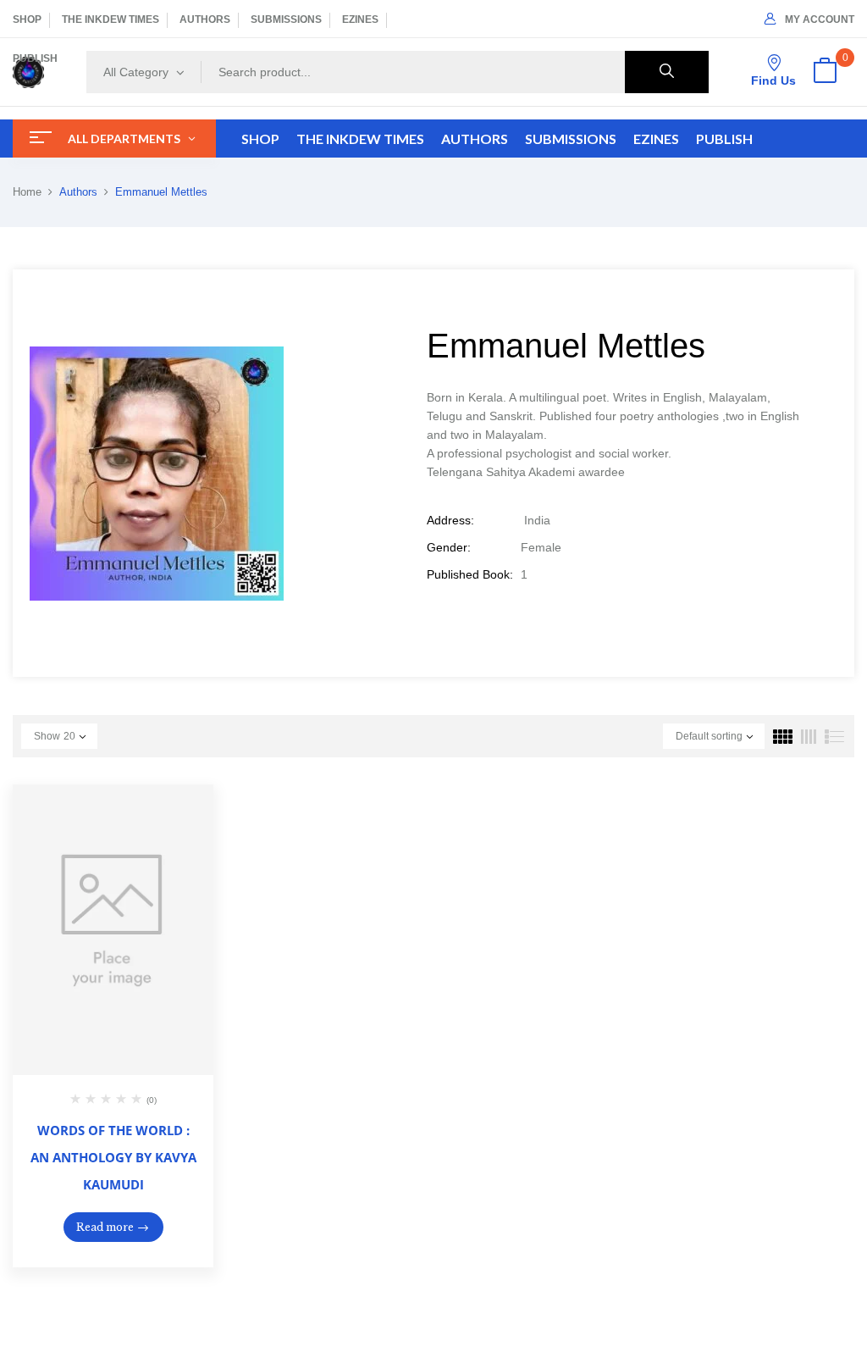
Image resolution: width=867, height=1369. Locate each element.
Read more (105, 1227)
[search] (667, 72)
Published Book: (470, 574)
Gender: (449, 547)
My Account (819, 19)
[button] (824, 72)
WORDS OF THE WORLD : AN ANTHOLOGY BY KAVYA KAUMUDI (113, 1157)
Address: (450, 520)
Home (27, 192)
